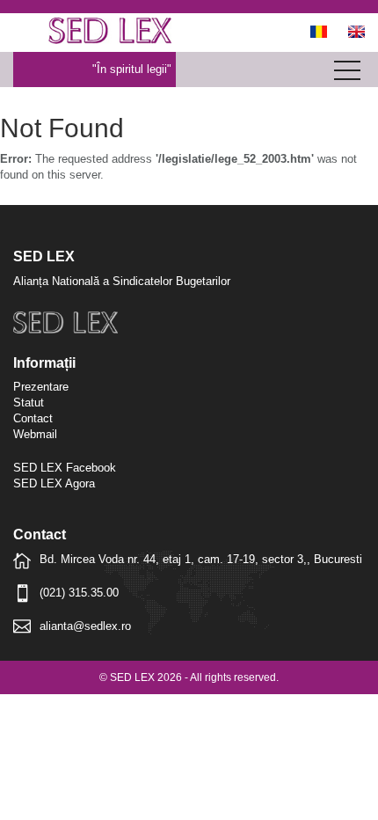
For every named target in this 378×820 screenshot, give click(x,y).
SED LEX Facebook (64, 467)
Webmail (35, 434)
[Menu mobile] (347, 74)
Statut (28, 402)
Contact (33, 418)
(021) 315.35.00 (79, 592)
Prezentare (41, 386)
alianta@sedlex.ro (85, 626)
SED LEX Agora (54, 483)
